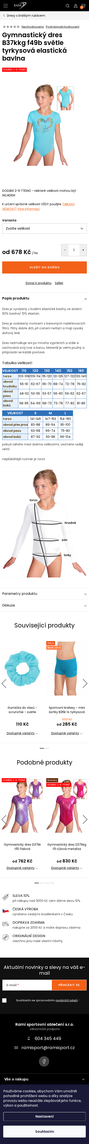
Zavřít (25, 279)
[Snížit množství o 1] (64, 250)
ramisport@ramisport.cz (48, 1048)
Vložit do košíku (45, 267)
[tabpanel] (22, 689)
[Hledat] (68, 5)
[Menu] (5, 5)
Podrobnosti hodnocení (62, 27)
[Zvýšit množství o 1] (83, 250)
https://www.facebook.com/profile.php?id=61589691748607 (44, 1061)
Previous (4, 683)
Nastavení (44, 1116)
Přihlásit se (69, 985)
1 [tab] (42, 748)
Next (85, 683)
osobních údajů (67, 1000)
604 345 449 (48, 1038)
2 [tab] (47, 748)
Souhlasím (44, 1131)
